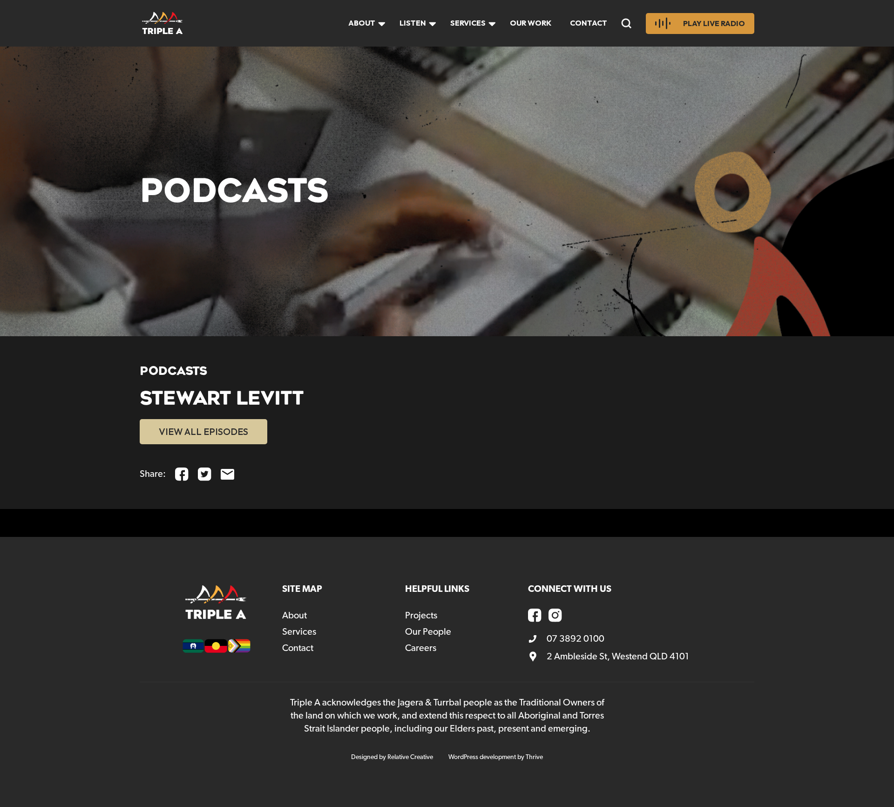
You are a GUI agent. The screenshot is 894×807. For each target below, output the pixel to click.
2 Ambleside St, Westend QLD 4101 (618, 656)
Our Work (530, 22)
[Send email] (227, 474)
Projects (421, 615)
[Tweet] (204, 474)
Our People (428, 632)
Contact (588, 22)
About (361, 22)
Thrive (534, 757)
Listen (413, 22)
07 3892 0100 (575, 639)
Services (468, 22)
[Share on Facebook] (182, 474)
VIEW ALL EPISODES (203, 431)
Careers (420, 648)
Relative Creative (410, 757)
